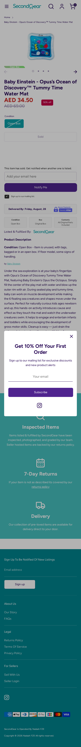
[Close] (71, 336)
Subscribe (40, 392)
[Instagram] (39, 405)
